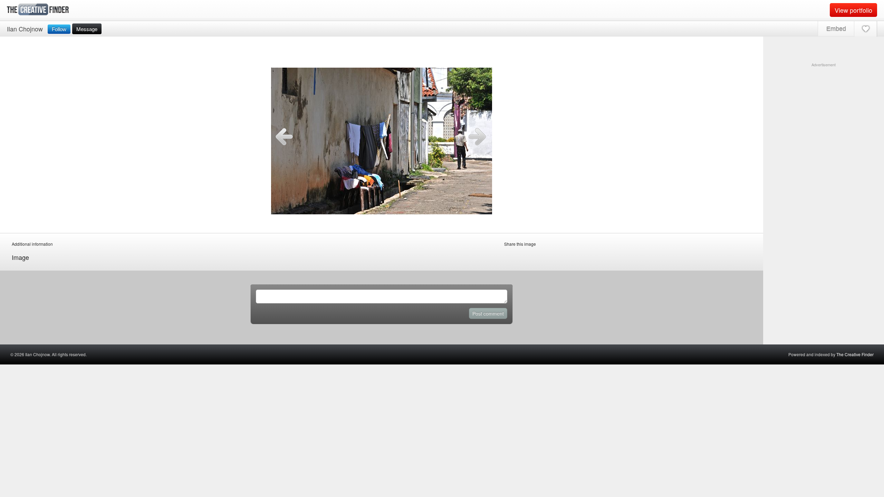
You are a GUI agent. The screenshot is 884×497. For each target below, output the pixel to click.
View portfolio (853, 10)
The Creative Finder (855, 354)
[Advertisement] (823, 111)
